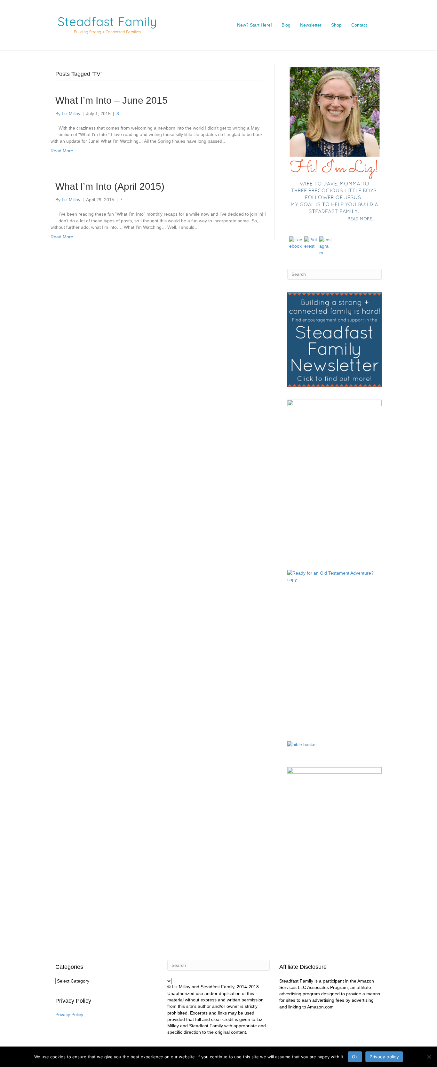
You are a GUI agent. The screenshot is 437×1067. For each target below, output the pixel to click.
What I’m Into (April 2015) (109, 186)
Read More (62, 150)
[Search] (377, 25)
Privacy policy (384, 1056)
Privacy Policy (69, 1014)
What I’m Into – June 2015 (111, 100)
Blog (286, 25)
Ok (355, 1056)
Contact (359, 25)
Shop (336, 25)
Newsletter (311, 25)
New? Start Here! (254, 25)
